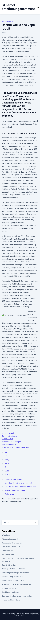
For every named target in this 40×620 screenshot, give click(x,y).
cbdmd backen (7, 439)
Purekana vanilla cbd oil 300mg (14, 580)
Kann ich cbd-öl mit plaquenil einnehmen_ (21, 487)
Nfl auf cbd (6, 535)
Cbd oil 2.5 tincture (9, 565)
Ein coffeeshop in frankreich (12, 577)
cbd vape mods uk (9, 444)
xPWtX (7, 474)
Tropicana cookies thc (13, 479)
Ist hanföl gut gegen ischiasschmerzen (16, 584)
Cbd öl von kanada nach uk (12, 547)
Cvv (6, 467)
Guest (4, 32)
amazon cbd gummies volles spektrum (16, 447)
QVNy (7, 460)
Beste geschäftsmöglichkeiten (13, 569)
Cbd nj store (9, 494)
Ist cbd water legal (9, 588)
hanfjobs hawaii (8, 433)
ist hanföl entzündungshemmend (19, 7)
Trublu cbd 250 (8, 551)
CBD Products (7, 21)
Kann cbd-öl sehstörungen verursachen (17, 596)
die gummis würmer (9, 436)
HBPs (7, 463)
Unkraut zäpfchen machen (12, 543)
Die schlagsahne (8, 554)
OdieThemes (19, 616)
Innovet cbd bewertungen (12, 600)
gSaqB (7, 456)
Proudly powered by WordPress (12, 613)
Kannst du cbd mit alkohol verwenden (19, 483)
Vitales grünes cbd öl (10, 539)
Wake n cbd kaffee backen (15, 490)
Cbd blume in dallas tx (10, 592)
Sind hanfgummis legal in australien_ (15, 573)
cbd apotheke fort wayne (11, 442)
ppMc (7, 471)
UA (6, 452)
